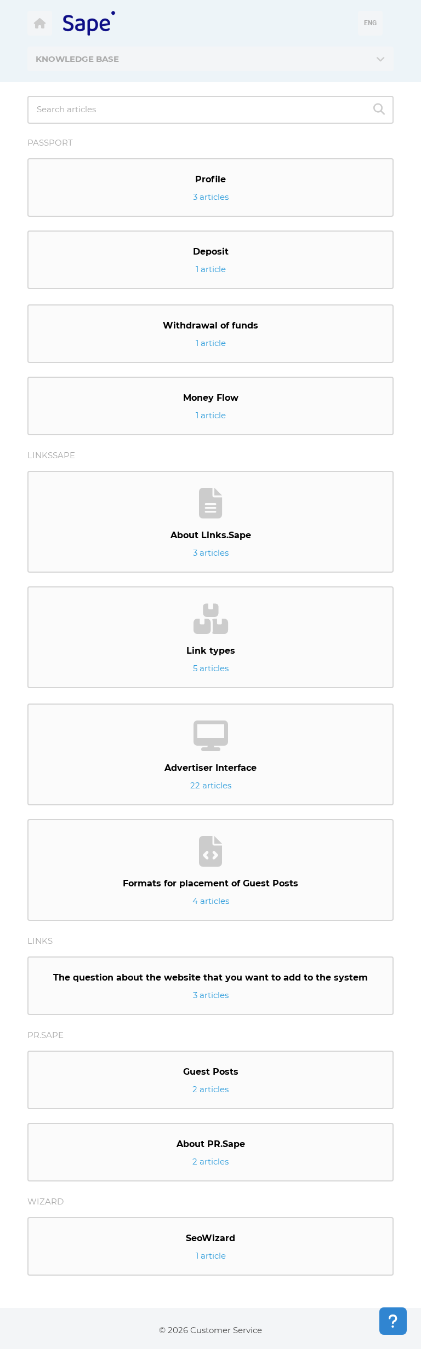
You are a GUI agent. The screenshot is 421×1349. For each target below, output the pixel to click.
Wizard (45, 1201)
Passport (50, 142)
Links (40, 941)
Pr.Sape (45, 1035)
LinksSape (51, 455)
